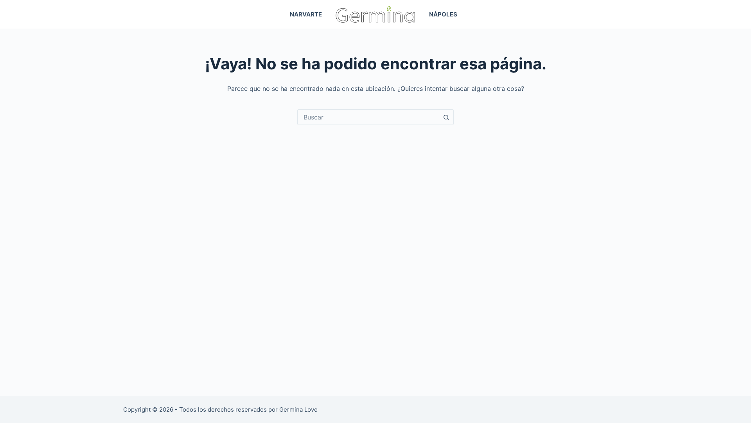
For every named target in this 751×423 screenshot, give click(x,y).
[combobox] (368, 117)
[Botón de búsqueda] (445, 117)
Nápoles (443, 14)
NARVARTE (306, 14)
